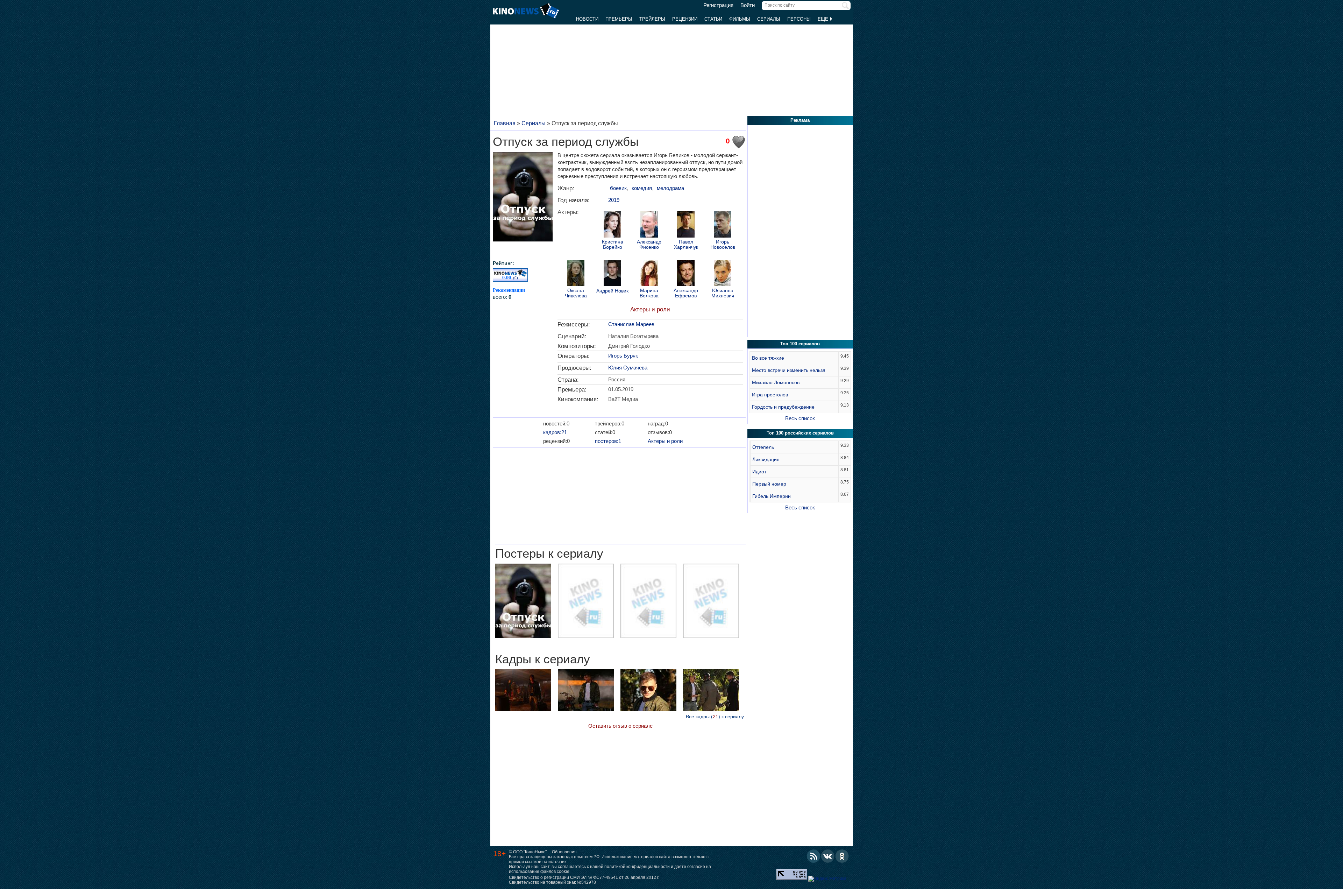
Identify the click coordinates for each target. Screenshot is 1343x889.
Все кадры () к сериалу (715, 716)
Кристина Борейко (612, 244)
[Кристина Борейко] (612, 225)
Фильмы (739, 19)
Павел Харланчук (686, 244)
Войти (747, 5)
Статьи (713, 19)
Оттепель (763, 447)
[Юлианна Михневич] (722, 274)
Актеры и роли (650, 309)
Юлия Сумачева (627, 368)
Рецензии (684, 19)
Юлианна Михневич (722, 293)
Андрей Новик (612, 291)
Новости (587, 19)
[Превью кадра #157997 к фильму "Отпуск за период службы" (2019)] (586, 691)
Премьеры (618, 19)
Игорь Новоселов (722, 244)
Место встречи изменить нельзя (788, 370)
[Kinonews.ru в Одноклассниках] (842, 856)
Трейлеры (652, 19)
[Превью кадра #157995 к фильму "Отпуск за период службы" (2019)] (711, 691)
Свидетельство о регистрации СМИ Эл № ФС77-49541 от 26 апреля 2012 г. (584, 877)
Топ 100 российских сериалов (800, 433)
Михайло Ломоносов (776, 382)
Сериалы (768, 19)
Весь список (800, 418)
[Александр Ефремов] (686, 274)
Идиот (759, 471)
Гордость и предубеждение (783, 407)
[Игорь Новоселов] (722, 225)
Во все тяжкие (768, 358)
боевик (618, 188)
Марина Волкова (649, 293)
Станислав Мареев (631, 324)
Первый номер (769, 484)
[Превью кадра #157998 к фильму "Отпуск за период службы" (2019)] (523, 691)
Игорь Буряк (623, 356)
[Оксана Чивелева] (575, 274)
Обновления (564, 851)
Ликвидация (766, 459)
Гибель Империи (771, 496)
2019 (613, 200)
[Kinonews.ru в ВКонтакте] (827, 856)
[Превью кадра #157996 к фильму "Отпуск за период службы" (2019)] (648, 691)
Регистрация (718, 5)
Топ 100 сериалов (800, 343)
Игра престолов (770, 394)
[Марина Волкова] (649, 274)
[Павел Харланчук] (686, 225)
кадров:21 (555, 432)
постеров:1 (608, 441)
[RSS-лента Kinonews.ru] (813, 856)
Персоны (799, 19)
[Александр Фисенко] (649, 225)
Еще (824, 19)
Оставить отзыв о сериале (620, 726)
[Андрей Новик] (612, 274)
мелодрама (670, 188)
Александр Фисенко (649, 244)
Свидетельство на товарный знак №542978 (552, 882)
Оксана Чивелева (576, 293)
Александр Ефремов (686, 293)
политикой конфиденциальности (637, 866)
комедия (642, 188)
